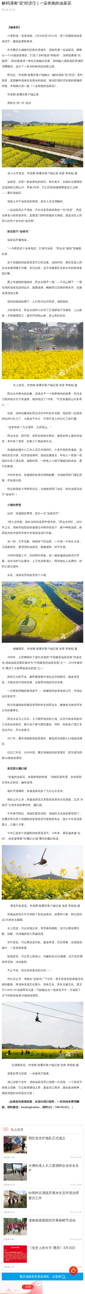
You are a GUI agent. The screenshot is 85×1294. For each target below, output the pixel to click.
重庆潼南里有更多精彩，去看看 (40, 1276)
